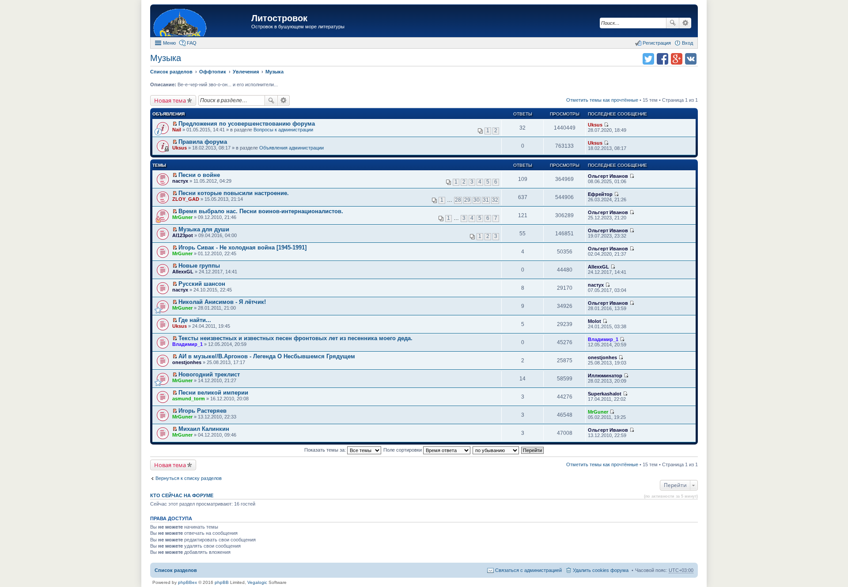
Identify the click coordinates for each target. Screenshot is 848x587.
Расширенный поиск (685, 23)
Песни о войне (199, 175)
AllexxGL (182, 271)
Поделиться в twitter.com (648, 59)
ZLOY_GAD (185, 199)
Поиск (672, 23)
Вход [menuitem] (687, 43)
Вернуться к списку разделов (188, 478)
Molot (594, 321)
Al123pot (182, 235)
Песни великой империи (213, 392)
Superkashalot (604, 393)
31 (486, 200)
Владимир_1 (187, 344)
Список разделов (176, 570)
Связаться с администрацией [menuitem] (528, 570)
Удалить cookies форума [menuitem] (600, 570)
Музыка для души (203, 229)
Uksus (595, 124)
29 (467, 200)
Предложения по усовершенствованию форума (246, 123)
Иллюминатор (605, 375)
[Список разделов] (201, 22)
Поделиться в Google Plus (676, 59)
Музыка (165, 58)
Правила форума (202, 141)
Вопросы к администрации (283, 129)
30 (476, 200)
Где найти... (194, 320)
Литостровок (279, 18)
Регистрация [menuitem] (657, 43)
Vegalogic (257, 582)
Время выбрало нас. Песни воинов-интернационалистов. (260, 211)
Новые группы (199, 265)
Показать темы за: (325, 450)
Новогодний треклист (209, 374)
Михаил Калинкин (203, 429)
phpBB (222, 582)
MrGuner (182, 217)
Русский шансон (201, 283)
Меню (169, 43)
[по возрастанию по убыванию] (496, 450)
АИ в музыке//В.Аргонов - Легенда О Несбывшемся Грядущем (266, 356)
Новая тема (170, 100)
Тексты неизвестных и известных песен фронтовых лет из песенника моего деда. (295, 338)
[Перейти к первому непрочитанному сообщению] (174, 124)
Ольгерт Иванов (608, 176)
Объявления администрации (291, 147)
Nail (176, 129)
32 (495, 200)
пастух (180, 181)
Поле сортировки (403, 450)
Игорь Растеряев (202, 410)
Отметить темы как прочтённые (602, 100)
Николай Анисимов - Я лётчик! (222, 302)
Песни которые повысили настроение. (233, 193)
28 (458, 200)
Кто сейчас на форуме (181, 495)
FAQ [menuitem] (192, 43)
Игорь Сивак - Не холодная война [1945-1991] (242, 247)
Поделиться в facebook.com (662, 59)
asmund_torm (188, 398)
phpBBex (187, 582)
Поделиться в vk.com (691, 59)
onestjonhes (186, 362)
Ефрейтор (600, 194)
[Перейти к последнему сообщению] (606, 124)
